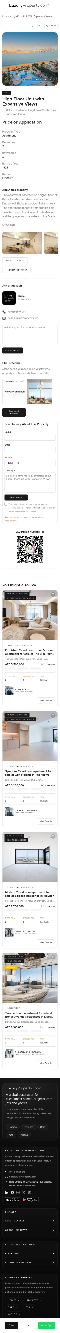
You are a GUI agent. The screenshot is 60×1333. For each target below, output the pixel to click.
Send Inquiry (16, 497)
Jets (11, 1134)
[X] (23, 1192)
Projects (28, 1127)
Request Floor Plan (16, 270)
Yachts (24, 1134)
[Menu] (4, 5)
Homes (13, 1127)
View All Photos (42, 80)
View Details (46, 700)
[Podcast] (29, 1192)
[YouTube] (12, 1192)
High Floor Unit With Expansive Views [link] (32, 16)
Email (7, 444)
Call (28, 1325)
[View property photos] (30, 59)
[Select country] (10, 463)
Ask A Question (12, 350)
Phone (8, 457)
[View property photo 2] (22, 243)
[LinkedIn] (6, 1192)
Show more (9, 224)
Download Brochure (14, 412)
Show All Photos (15, 260)
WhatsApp (46, 1325)
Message (9, 470)
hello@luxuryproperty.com (22, 1176)
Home (5, 16)
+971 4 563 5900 (17, 1172)
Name (7, 431)
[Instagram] (18, 1192)
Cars (42, 1127)
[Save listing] (53, 594)
